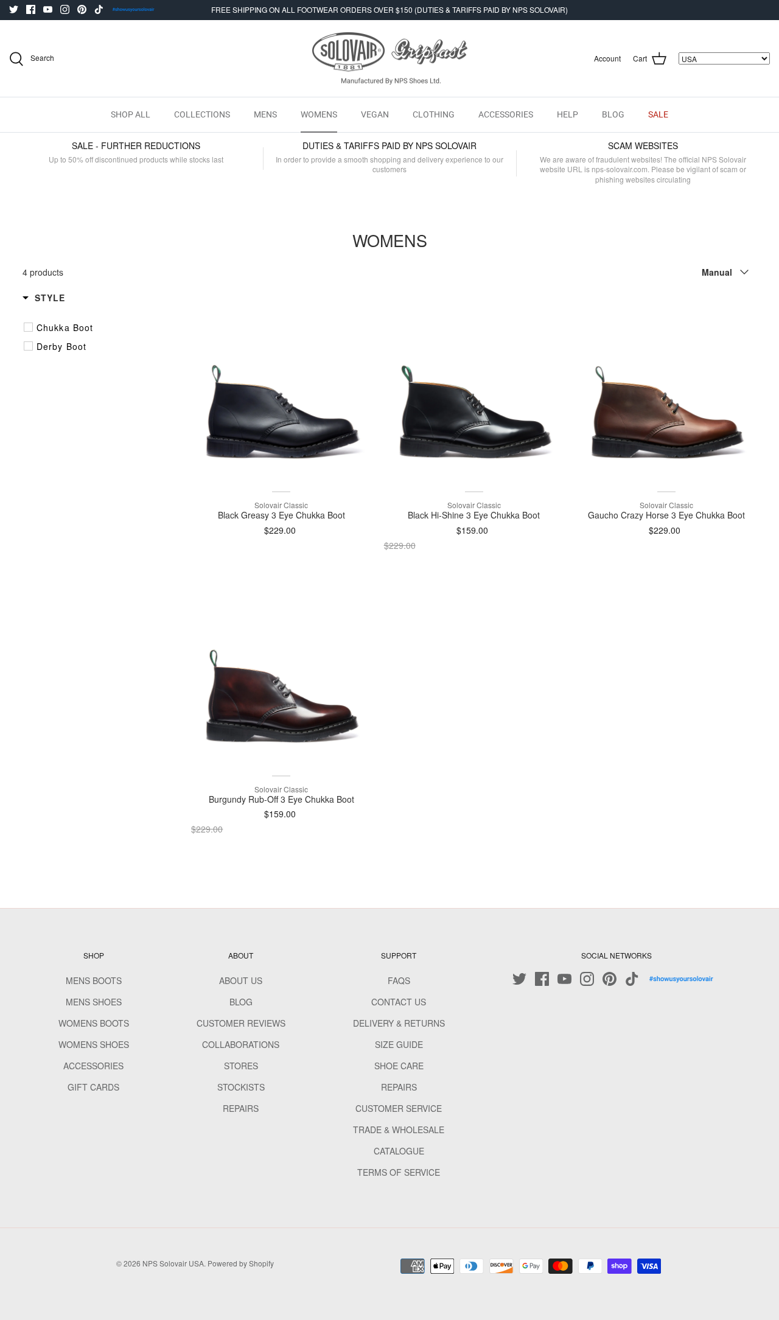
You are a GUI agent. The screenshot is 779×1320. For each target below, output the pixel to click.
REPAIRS (241, 1108)
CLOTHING (434, 114)
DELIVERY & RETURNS (399, 1023)
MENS (265, 114)
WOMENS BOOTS (93, 1023)
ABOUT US (240, 980)
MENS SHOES (94, 1002)
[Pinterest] (81, 9)
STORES (241, 1066)
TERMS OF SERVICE (398, 1172)
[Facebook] (30, 9)
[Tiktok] (98, 9)
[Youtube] (47, 9)
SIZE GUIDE (399, 1044)
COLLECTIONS (202, 114)
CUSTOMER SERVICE (398, 1108)
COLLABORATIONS (240, 1044)
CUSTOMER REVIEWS (241, 1023)
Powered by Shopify (241, 1263)
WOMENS (319, 114)
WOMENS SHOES (93, 1044)
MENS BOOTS (94, 980)
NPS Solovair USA (173, 1263)
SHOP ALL (130, 114)
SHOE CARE (399, 1066)
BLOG (613, 114)
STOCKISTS (241, 1087)
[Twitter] (13, 9)
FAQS (399, 980)
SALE (658, 114)
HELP (567, 114)
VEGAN (375, 114)
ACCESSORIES (505, 114)
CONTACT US (398, 1002)
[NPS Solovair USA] (389, 58)
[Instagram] (64, 9)
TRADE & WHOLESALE (398, 1129)
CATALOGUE (399, 1151)
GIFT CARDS (93, 1087)
